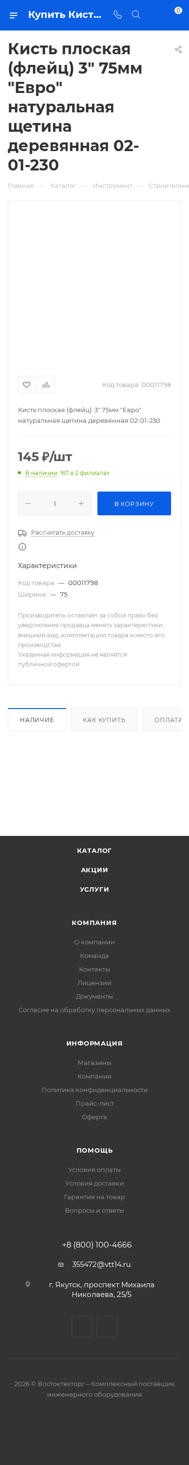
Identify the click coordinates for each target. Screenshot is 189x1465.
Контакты (94, 969)
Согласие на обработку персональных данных (94, 1010)
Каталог (94, 850)
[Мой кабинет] (154, 15)
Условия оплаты (94, 1169)
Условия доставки (94, 1183)
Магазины (94, 1062)
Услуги (95, 889)
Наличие (37, 720)
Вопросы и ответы (94, 1210)
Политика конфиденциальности (95, 1090)
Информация (94, 1043)
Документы (94, 996)
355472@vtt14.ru (101, 1264)
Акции (95, 870)
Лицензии (94, 983)
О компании (94, 942)
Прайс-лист (95, 1103)
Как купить (104, 720)
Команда (94, 955)
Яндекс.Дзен (106, 1326)
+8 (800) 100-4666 (97, 1245)
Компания (94, 922)
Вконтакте (82, 1326)
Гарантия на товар (94, 1197)
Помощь (95, 1150)
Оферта (94, 1117)
